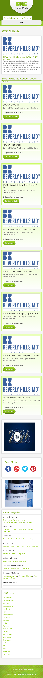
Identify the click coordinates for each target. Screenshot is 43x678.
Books (14, 554)
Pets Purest (6, 654)
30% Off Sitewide (11, 105)
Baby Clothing (15, 546)
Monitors (29, 576)
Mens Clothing (7, 520)
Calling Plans (26, 568)
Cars (12, 539)
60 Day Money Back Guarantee (17, 398)
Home (10, 669)
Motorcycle (6, 539)
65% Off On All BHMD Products (17, 271)
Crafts (14, 529)
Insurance (22, 561)
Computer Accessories (10, 576)
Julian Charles (7, 634)
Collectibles (6, 531)
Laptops (5, 578)
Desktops (22, 576)
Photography (22, 529)
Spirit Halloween (8, 615)
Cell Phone (6, 568)
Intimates (29, 522)
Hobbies (30, 529)
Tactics (5, 643)
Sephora (5, 631)
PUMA (5, 623)
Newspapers (6, 554)
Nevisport (6, 603)
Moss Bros (6, 620)
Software (12, 578)
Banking (15, 561)
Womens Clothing (19, 520)
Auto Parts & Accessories (24, 539)
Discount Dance (8, 629)
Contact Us (31, 669)
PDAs (35, 576)
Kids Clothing (26, 546)
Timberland (6, 617)
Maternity (35, 546)
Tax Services (7, 561)
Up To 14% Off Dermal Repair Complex (21, 355)
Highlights (6, 626)
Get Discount (9, 243)
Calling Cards (15, 568)
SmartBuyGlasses (8, 600)
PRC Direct (6, 609)
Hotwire (5, 648)
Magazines (21, 554)
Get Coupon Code (11, 116)
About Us (15, 669)
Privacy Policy (23, 669)
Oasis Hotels (7, 637)
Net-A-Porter (7, 651)
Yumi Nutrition (7, 640)
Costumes (21, 522)
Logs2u (5, 612)
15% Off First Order (12, 145)
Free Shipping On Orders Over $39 (19, 229)
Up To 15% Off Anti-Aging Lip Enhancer (21, 313)
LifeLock (5, 646)
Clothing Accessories (9, 522)
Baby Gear (6, 546)
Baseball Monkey (8, 606)
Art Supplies (6, 529)
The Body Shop (7, 598)
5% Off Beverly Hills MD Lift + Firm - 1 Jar (20, 186)
